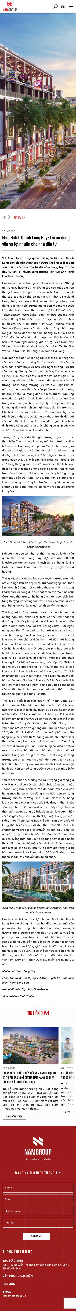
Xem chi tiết (14, 1116)
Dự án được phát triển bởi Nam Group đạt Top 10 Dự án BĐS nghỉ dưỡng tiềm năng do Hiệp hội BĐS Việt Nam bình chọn (30, 1077)
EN (63, 7)
